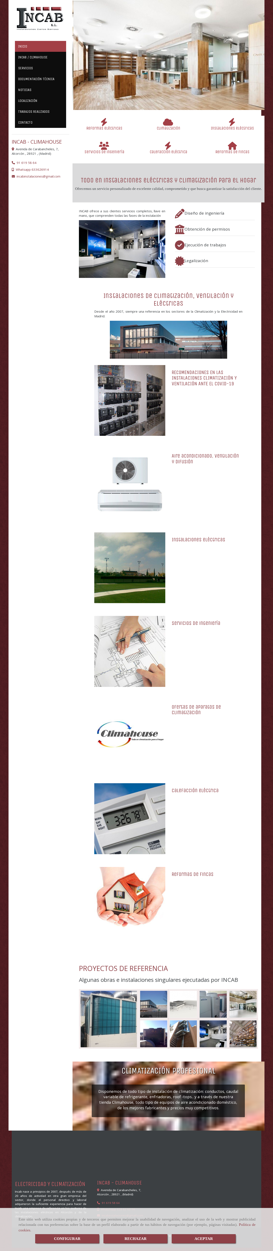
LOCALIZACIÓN (27, 100)
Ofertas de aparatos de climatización (196, 709)
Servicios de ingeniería (196, 623)
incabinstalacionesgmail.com (38, 176)
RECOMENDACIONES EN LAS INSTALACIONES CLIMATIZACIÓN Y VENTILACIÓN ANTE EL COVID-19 (204, 378)
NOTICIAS (24, 90)
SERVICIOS (25, 68)
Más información (167, 75)
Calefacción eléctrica (195, 790)
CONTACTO (25, 122)
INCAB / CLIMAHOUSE (33, 57)
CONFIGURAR (67, 1239)
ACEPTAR (204, 1239)
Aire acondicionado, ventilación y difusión (205, 458)
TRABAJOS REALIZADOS (33, 111)
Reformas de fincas (192, 874)
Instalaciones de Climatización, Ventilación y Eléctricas (168, 299)
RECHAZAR (136, 1239)
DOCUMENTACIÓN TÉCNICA (36, 79)
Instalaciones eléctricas (198, 540)
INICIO (22, 46)
